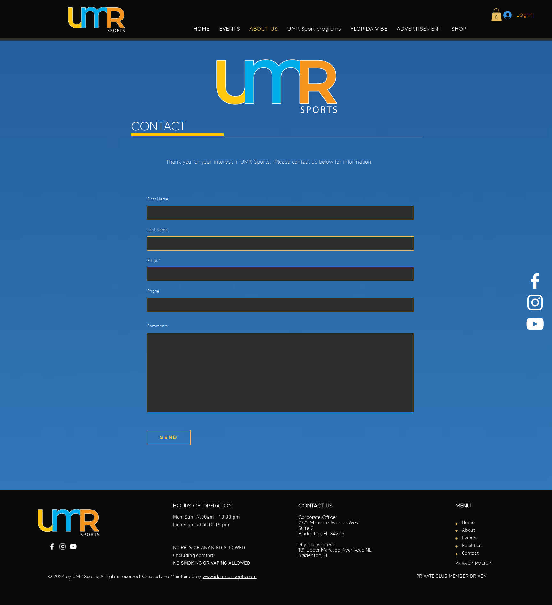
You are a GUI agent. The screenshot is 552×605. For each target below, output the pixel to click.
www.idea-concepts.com (230, 576)
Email (152, 260)
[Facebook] (535, 281)
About (468, 530)
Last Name (157, 229)
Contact (470, 553)
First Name (157, 198)
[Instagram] (535, 302)
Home (468, 523)
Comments (157, 325)
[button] (314, 28)
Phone (153, 290)
